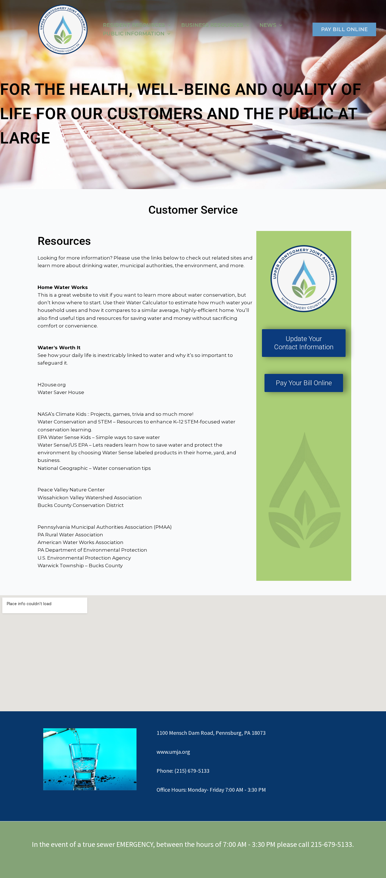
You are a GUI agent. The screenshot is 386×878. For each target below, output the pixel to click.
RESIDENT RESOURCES (134, 25)
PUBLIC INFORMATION (133, 34)
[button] (168, 25)
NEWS (267, 25)
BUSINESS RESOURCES (212, 25)
